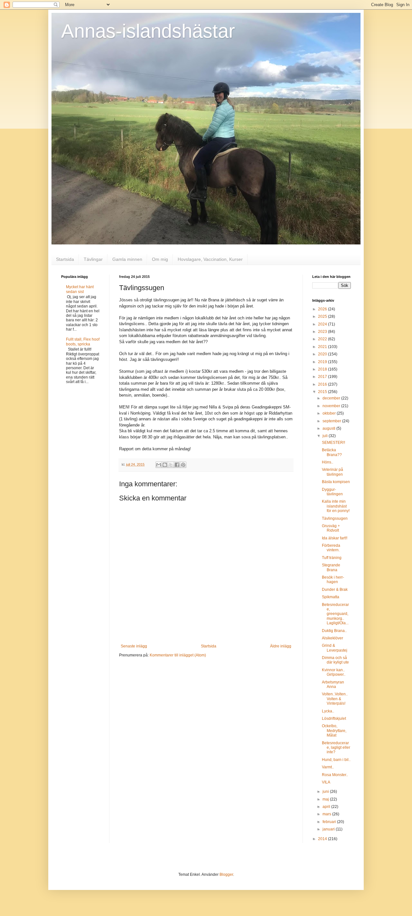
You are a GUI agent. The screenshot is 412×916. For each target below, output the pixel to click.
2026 (323, 309)
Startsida (65, 259)
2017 (323, 376)
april (327, 806)
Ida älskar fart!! (334, 538)
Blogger (226, 874)
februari (330, 822)
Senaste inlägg (134, 646)
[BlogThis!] (165, 465)
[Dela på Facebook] (177, 465)
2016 (323, 384)
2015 (323, 391)
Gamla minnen (127, 259)
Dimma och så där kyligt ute (335, 659)
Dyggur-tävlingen (332, 491)
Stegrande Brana (331, 567)
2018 (323, 369)
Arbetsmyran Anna (333, 684)
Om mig (160, 259)
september (332, 421)
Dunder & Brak (335, 589)
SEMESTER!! (333, 442)
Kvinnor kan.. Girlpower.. (333, 672)
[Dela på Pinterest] (183, 465)
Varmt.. (328, 767)
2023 (323, 331)
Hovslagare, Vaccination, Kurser (210, 259)
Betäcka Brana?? (332, 452)
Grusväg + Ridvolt (331, 528)
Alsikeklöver (332, 638)
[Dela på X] (171, 465)
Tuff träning (332, 557)
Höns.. (327, 462)
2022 (323, 339)
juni (326, 791)
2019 (323, 362)
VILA (326, 782)
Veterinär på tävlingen (332, 471)
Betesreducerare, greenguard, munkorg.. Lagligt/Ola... (335, 614)
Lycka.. (328, 711)
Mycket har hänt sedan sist (80, 289)
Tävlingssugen (335, 518)
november (332, 406)
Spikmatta (330, 597)
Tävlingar (93, 259)
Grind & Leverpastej (334, 647)
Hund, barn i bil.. (336, 759)
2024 (323, 324)
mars (327, 814)
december (332, 398)
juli (326, 436)
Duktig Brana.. (334, 630)
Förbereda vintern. (331, 547)
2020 (323, 354)
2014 (323, 839)
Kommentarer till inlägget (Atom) (178, 655)
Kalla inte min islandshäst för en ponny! (336, 506)
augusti (329, 428)
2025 (323, 316)
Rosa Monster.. (335, 775)
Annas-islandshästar (148, 31)
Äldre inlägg (280, 646)
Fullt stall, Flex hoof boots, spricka (82, 341)
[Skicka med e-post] (158, 465)
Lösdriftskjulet (334, 718)
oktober (330, 413)
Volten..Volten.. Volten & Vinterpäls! (335, 699)
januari (329, 829)
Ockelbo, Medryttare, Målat (334, 730)
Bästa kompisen (336, 482)
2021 (323, 346)
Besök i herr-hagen (333, 579)
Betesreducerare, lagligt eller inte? (336, 748)
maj (326, 799)
